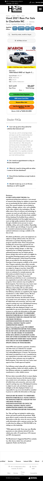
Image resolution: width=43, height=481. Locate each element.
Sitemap (15, 473)
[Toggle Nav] (40, 9)
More (20, 90)
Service (10, 461)
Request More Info (21, 102)
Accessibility (33, 473)
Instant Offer (28, 461)
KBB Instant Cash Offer (21, 98)
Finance (18, 461)
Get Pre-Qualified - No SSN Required (21, 107)
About (37, 461)
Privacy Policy (23, 473)
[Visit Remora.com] (32, 478)
